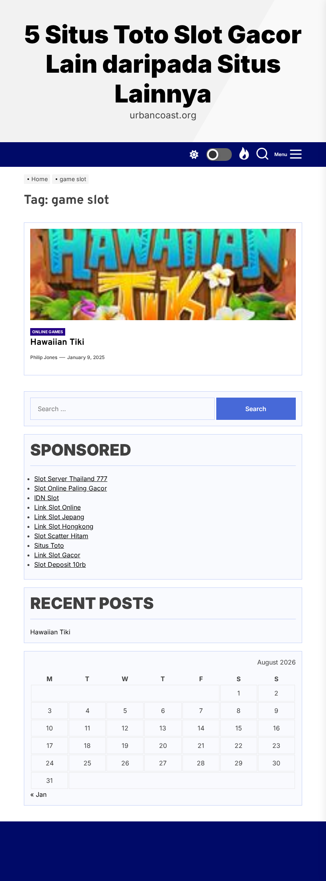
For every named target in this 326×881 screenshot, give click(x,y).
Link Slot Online (57, 507)
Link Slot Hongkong (63, 526)
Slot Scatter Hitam (61, 536)
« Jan (38, 794)
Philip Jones (43, 357)
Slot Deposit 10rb (60, 564)
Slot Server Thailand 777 (70, 479)
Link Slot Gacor (57, 555)
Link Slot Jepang (59, 517)
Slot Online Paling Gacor (70, 488)
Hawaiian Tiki (57, 342)
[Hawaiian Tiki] (163, 274)
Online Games (47, 331)
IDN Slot (46, 498)
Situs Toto (49, 545)
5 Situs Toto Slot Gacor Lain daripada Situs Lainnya (163, 64)
